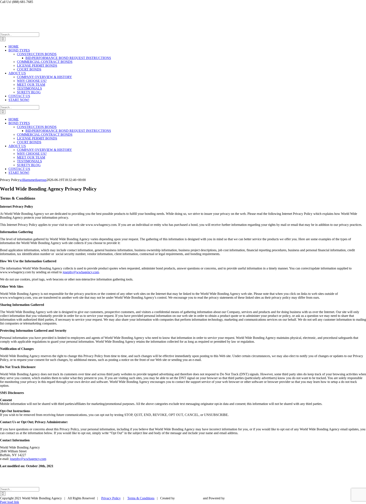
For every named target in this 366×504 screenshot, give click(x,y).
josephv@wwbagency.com (81, 272)
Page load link (9, 502)
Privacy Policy (111, 498)
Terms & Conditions (140, 498)
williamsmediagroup (33, 180)
